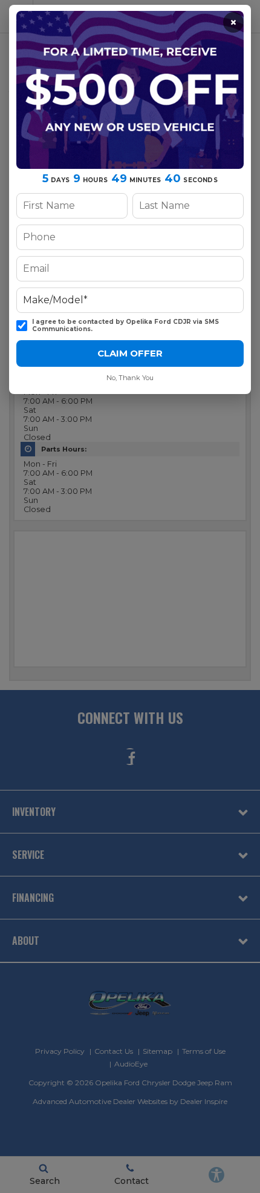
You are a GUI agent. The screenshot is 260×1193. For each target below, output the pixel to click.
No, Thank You (130, 377)
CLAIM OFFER (130, 353)
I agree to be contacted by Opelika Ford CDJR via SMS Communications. (125, 326)
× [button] (233, 22)
